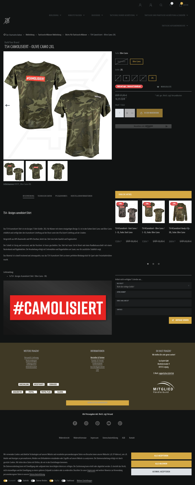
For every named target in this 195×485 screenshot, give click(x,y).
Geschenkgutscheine (97, 367)
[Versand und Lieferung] (60, 392)
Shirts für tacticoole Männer (76, 35)
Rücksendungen (31, 361)
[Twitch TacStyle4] (120, 423)
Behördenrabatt (31, 367)
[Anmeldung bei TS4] (140, 5)
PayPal (57, 481)
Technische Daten (45, 196)
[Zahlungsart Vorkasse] (53, 384)
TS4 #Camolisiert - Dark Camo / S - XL (126, 230)
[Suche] (161, 5)
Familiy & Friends (97, 361)
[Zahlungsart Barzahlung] (24, 384)
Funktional (70, 481)
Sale (97, 370)
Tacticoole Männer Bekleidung (49, 35)
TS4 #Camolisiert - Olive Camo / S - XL (153, 230)
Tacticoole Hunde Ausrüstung (122, 15)
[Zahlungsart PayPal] (31, 392)
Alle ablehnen (161, 464)
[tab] (28, 196)
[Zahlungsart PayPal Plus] (46, 392)
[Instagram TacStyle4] (86, 423)
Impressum (94, 438)
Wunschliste (166, 87)
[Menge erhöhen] (127, 113)
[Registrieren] (151, 5)
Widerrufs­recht (64, 438)
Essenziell (12, 481)
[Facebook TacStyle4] (74, 423)
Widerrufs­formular (80, 438)
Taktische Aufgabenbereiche (174, 26)
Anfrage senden (182, 320)
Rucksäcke (96, 15)
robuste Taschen (75, 15)
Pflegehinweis (61, 196)
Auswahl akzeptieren (161, 472)
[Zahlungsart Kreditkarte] (39, 384)
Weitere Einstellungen (84, 481)
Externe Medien (41, 481)
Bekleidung (54, 15)
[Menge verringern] (132, 113)
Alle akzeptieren (161, 456)
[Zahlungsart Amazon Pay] (17, 392)
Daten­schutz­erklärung (110, 438)
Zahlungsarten (31, 364)
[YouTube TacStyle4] (108, 423)
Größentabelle (97, 364)
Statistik (26, 481)
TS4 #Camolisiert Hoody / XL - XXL (179, 230)
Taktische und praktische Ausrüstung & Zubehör (165, 15)
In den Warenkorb (151, 113)
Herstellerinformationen (81, 196)
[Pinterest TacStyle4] (97, 423)
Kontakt (132, 438)
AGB (123, 438)
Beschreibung (28, 196)
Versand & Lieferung (31, 358)
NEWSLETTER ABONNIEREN (97, 403)
